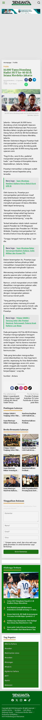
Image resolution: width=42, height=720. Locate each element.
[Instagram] (21, 388)
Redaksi (18, 710)
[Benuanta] (21, 3)
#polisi (7, 681)
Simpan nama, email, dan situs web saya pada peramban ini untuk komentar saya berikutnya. (20, 545)
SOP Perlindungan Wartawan (13, 717)
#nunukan (8, 658)
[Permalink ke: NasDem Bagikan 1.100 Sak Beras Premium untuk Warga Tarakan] (30, 440)
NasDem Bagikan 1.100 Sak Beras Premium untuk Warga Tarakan (29, 415)
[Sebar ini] (26, 80)
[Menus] (3, 2)
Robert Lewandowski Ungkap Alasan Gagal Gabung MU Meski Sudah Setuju (12, 398)
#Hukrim (8, 667)
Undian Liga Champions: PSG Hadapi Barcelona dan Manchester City (22, 622)
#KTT (7, 676)
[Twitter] (16, 388)
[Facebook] (12, 388)
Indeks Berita (7, 710)
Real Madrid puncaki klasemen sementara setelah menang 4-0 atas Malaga (21, 609)
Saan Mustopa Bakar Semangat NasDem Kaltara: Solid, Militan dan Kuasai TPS (10, 422)
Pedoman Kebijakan (10, 714)
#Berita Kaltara (11, 644)
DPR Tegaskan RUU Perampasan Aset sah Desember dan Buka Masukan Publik (30, 490)
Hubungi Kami (7, 712)
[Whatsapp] (26, 84)
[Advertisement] (21, 38)
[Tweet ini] (30, 80)
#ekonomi (8, 685)
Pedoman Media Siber (24, 712)
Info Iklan (27, 710)
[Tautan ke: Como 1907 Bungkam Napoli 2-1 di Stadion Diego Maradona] (21, 585)
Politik (6, 66)
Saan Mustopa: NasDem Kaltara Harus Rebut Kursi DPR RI (11, 490)
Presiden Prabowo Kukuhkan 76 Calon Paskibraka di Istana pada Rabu (30, 398)
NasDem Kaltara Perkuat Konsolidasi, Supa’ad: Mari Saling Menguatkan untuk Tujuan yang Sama (30, 422)
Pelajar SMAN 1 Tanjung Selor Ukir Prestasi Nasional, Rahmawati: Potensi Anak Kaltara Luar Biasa (11, 415)
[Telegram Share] (34, 80)
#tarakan (8, 649)
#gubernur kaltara (12, 671)
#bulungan (9, 662)
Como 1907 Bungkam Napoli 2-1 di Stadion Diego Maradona (20, 602)
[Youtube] (26, 388)
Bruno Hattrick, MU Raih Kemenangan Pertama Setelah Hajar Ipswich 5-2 (22, 615)
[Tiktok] (30, 388)
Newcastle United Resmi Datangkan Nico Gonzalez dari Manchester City (21, 628)
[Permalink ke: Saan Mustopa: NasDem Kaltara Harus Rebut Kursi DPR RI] (12, 480)
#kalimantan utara (12, 653)
